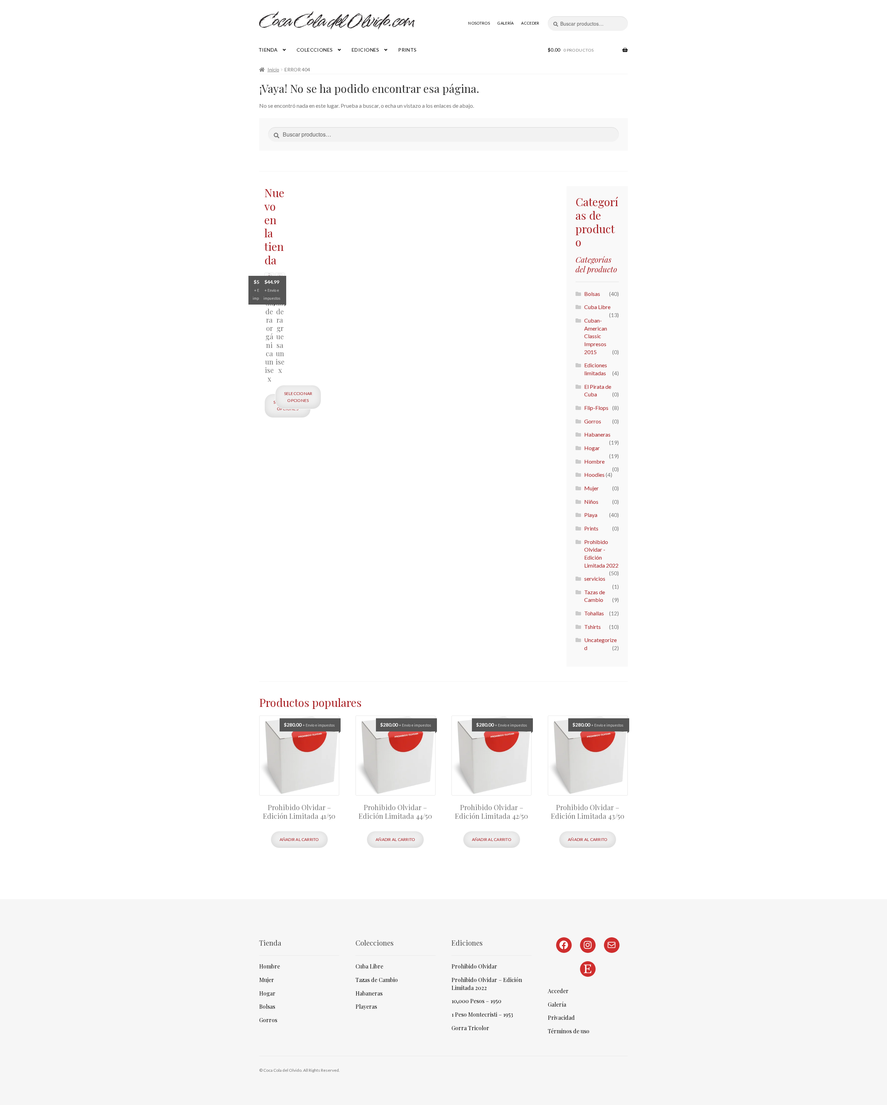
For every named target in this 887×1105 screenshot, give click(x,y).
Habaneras (597, 434)
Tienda (268, 50)
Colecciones (315, 50)
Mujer (591, 488)
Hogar (592, 448)
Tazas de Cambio (376, 979)
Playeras (366, 1006)
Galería (505, 23)
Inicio (273, 69)
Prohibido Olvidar (474, 966)
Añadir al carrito (299, 839)
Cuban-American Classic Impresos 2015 (595, 336)
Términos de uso (568, 1031)
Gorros (592, 421)
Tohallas (594, 613)
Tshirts (592, 626)
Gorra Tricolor (470, 1028)
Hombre (594, 461)
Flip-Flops (596, 407)
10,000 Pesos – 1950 (476, 1001)
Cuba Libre (597, 307)
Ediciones (365, 50)
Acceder (530, 23)
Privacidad (561, 1017)
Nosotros (479, 23)
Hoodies (594, 474)
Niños (591, 501)
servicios (594, 578)
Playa (590, 514)
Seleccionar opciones (298, 397)
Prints (407, 50)
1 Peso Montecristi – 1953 (482, 1014)
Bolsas (592, 293)
